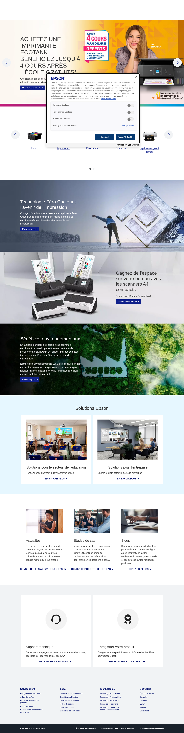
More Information (108, 99)
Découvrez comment (127, 301)
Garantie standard (67, 707)
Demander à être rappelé (33, 74)
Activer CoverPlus (27, 697)
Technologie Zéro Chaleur (110, 694)
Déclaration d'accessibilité (85, 728)
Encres (34, 148)
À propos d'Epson (147, 694)
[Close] (136, 77)
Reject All (105, 137)
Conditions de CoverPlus (70, 711)
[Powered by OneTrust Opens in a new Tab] (127, 145)
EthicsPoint (144, 711)
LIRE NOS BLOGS (139, 569)
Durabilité (143, 697)
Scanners (121, 148)
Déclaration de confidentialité (71, 694)
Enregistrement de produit (30, 694)
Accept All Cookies (126, 137)
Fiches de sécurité (67, 704)
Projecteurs (92, 148)
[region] (93, 110)
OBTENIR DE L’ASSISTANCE (55, 662)
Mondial (143, 707)
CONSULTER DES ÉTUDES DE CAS (91, 569)
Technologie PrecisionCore (110, 697)
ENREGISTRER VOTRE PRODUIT (127, 662)
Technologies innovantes (109, 704)
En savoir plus (28, 229)
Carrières (143, 701)
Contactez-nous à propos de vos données (118, 728)
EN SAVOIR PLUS (55, 479)
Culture (143, 704)
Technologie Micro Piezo (109, 701)
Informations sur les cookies (152, 728)
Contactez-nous (26, 706)
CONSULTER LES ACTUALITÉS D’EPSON (43, 569)
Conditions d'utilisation (69, 697)
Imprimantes (63, 148)
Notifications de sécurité (69, 701)
